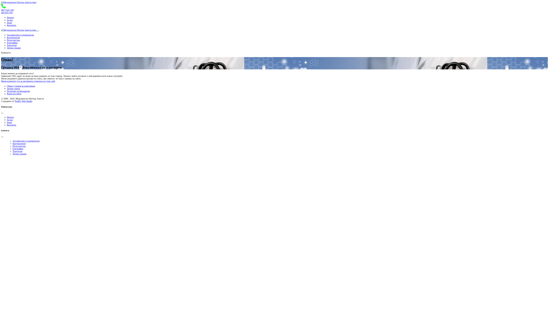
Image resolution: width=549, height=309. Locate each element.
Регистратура (13, 40)
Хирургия (12, 45)
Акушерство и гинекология (20, 35)
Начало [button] (10, 17)
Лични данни (13, 88)
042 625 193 (7, 12)
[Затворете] (2, 113)
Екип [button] (9, 22)
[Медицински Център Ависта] (18, 2)
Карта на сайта (14, 94)
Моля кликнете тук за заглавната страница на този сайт (28, 81)
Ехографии (12, 42)
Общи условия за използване (21, 86)
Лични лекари (14, 48)
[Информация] (38, 30)
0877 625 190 (7, 10)
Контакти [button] (11, 25)
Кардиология (13, 37)
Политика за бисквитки (18, 91)
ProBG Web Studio (23, 101)
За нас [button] (10, 20)
